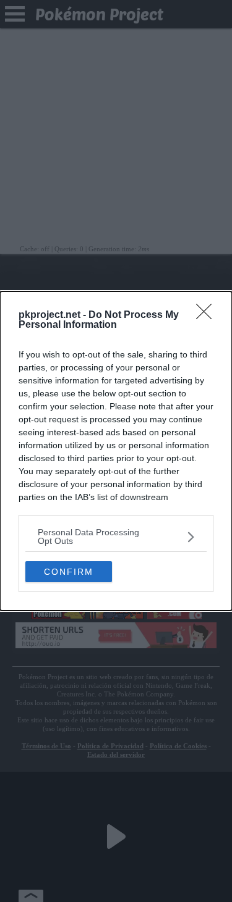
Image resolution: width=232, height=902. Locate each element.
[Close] (208, 315)
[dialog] (116, 451)
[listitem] (116, 536)
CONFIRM (68, 572)
